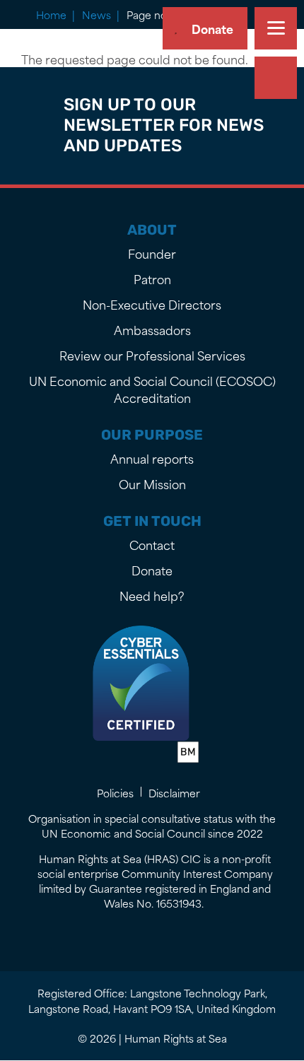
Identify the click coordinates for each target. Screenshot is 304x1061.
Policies (115, 793)
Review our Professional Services (152, 355)
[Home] (51, 28)
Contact (152, 544)
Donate (212, 28)
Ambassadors (152, 329)
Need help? (152, 595)
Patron (152, 278)
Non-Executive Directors (152, 304)
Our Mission (152, 483)
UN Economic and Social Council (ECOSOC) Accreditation (152, 388)
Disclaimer (174, 793)
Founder (152, 253)
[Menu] (275, 28)
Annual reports (152, 458)
